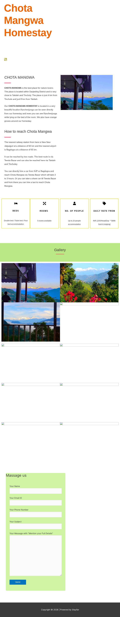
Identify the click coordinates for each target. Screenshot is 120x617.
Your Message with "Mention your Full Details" (31, 533)
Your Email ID (16, 498)
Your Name (15, 486)
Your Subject (16, 521)
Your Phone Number (19, 510)
